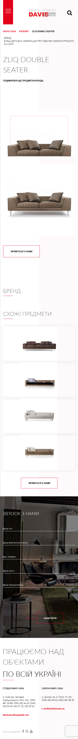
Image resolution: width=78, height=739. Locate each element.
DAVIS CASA (9, 31)
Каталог (24, 31)
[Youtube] (31, 731)
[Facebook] (23, 731)
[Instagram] (27, 731)
